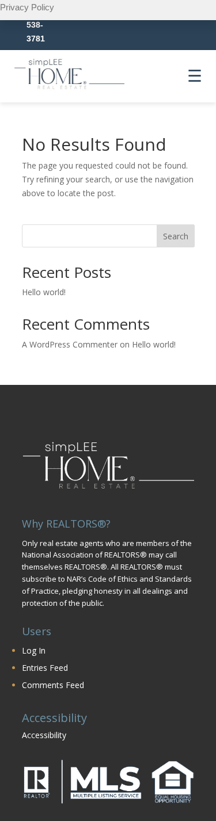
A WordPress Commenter (70, 344)
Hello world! (44, 292)
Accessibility (44, 735)
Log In (34, 650)
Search (175, 236)
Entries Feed (45, 667)
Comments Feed (53, 684)
